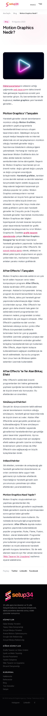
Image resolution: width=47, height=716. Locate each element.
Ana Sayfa (6, 13)
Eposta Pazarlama (10, 657)
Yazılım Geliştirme (10, 660)
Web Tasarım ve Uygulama (13, 663)
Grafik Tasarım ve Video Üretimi (15, 650)
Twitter (14, 571)
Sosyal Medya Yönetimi (12, 630)
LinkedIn (23, 571)
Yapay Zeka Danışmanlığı (13, 627)
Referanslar (7, 680)
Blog (15, 13)
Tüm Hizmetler (8, 686)
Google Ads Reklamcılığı (12, 637)
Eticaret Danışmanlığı (11, 666)
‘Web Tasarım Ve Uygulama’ (16, 556)
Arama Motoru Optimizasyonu (15, 634)
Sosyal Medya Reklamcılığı (13, 640)
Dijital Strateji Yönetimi (12, 624)
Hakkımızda (7, 676)
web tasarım (19, 89)
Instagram (16, 703)
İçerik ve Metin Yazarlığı (12, 653)
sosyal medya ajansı (12, 250)
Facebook (33, 571)
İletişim (5, 689)
